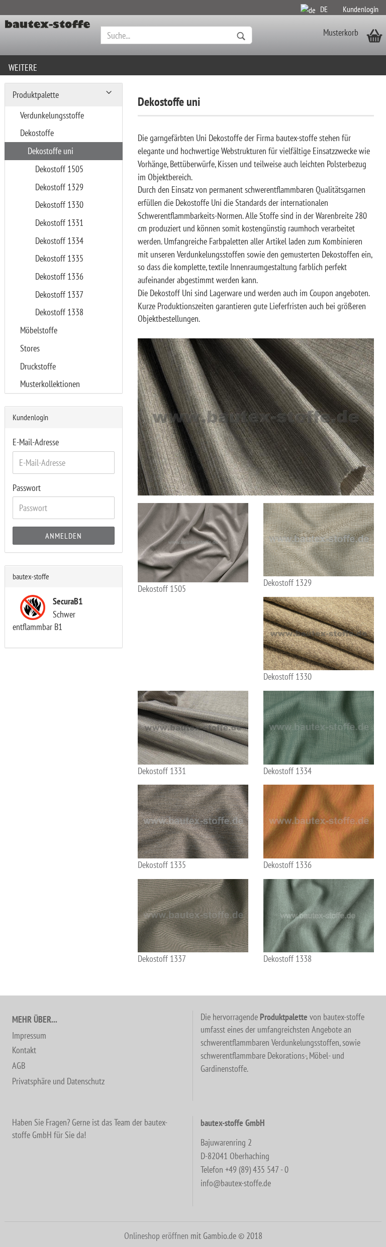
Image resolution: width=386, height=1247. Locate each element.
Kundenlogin (360, 9)
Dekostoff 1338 (287, 958)
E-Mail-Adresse (36, 442)
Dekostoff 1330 (287, 676)
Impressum (29, 1035)
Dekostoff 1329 (287, 582)
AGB (18, 1065)
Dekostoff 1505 (162, 588)
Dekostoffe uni (50, 151)
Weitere (23, 67)
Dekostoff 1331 (162, 771)
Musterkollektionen (50, 384)
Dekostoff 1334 (287, 771)
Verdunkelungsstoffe (52, 115)
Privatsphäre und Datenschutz (58, 1081)
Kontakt (24, 1050)
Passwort (27, 487)
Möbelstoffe (38, 330)
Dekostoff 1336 (287, 864)
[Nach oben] (358, 1231)
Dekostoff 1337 (162, 958)
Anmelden (63, 536)
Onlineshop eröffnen (156, 1235)
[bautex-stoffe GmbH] (47, 35)
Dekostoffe (37, 133)
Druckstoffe (38, 366)
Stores (30, 348)
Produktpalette (36, 94)
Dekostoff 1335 (162, 864)
